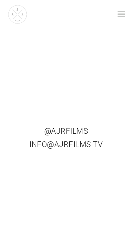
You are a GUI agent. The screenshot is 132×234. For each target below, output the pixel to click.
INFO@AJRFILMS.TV (66, 144)
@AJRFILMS (66, 131)
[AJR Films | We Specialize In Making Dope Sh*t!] (17, 14)
